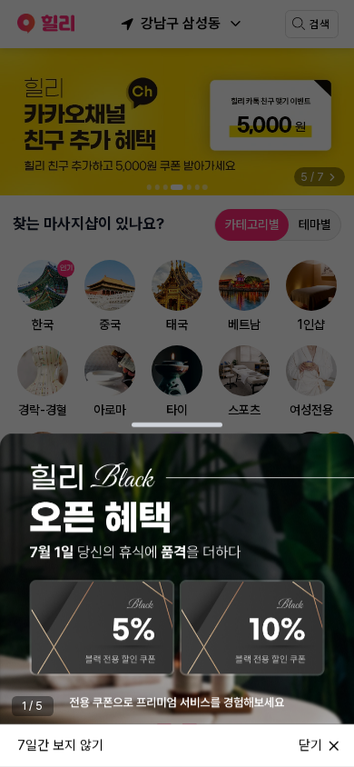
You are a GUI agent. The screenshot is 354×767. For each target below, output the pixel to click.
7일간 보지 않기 (60, 744)
